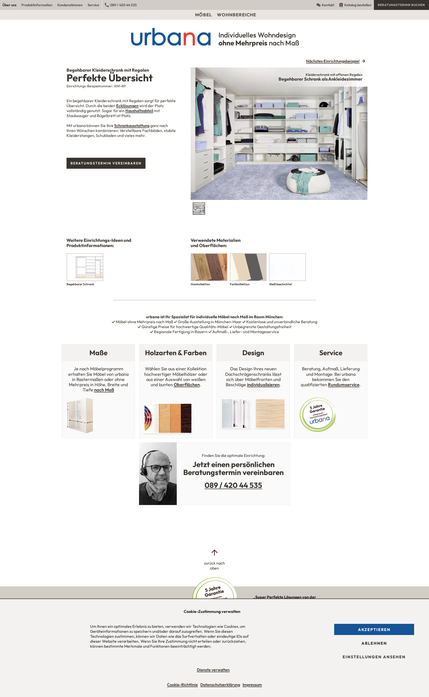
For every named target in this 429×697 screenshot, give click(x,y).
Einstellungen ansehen (374, 656)
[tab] (199, 208)
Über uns (9, 5)
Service (93, 5)
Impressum (252, 684)
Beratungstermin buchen (401, 5)
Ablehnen (374, 643)
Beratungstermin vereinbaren (106, 163)
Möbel (203, 15)
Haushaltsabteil (139, 110)
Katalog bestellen (357, 5)
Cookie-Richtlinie (182, 684)
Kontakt (328, 5)
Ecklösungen (127, 105)
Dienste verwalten (213, 669)
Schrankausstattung (131, 125)
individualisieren (263, 384)
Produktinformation (36, 5)
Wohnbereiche (236, 15)
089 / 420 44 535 (123, 5)
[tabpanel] (279, 133)
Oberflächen (187, 384)
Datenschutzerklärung (220, 684)
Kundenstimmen (70, 5)
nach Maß (104, 390)
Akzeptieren (374, 629)
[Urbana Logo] (214, 5)
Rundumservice (343, 384)
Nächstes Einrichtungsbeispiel (332, 61)
